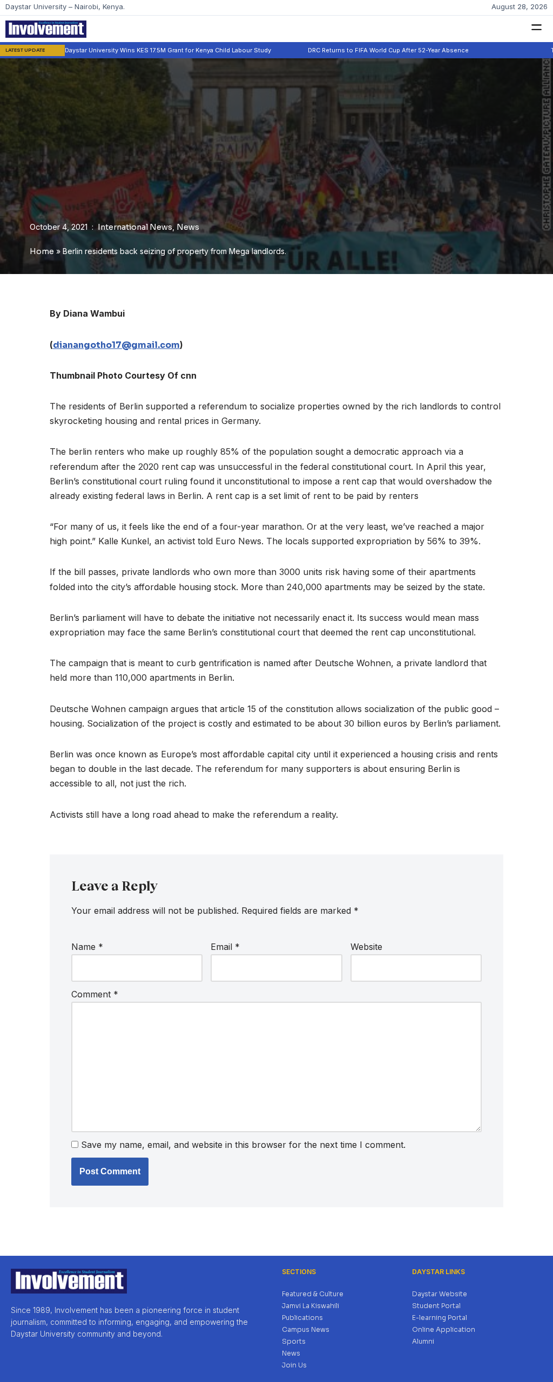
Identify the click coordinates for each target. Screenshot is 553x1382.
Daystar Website (439, 1294)
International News (135, 227)
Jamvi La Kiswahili (310, 1306)
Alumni (423, 1341)
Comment (94, 994)
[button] (537, 27)
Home (42, 251)
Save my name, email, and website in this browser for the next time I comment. (243, 1144)
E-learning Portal (439, 1317)
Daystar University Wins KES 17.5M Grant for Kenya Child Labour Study (136, 50)
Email (225, 946)
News (188, 227)
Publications (302, 1317)
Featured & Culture (312, 1294)
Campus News (305, 1329)
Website (366, 946)
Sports (294, 1341)
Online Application (443, 1329)
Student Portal (436, 1306)
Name (87, 946)
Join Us (294, 1365)
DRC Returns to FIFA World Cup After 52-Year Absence (356, 50)
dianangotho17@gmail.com (116, 345)
